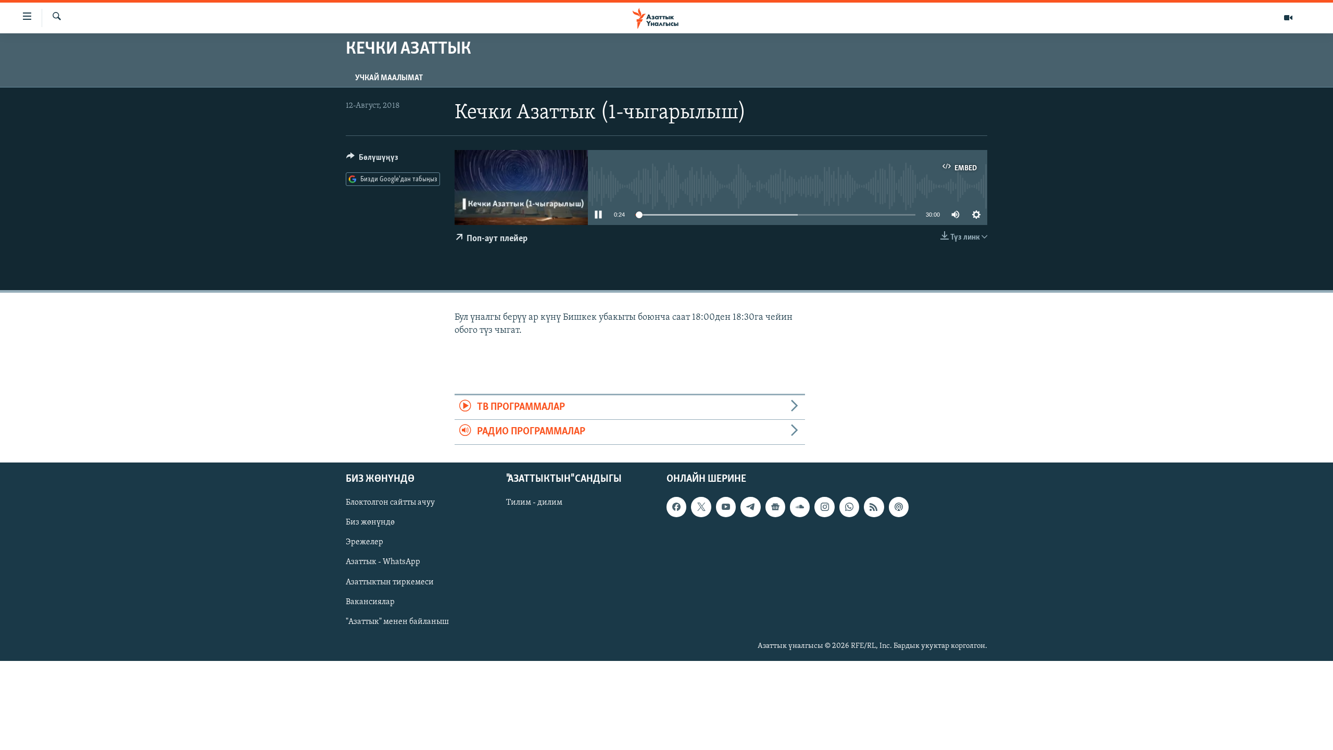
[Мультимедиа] (1288, 17)
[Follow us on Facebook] (676, 507)
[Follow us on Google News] (775, 507)
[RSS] (874, 507)
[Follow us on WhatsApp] (849, 507)
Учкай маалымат (389, 78)
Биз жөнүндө (370, 522)
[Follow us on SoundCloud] (800, 507)
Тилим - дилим (534, 502)
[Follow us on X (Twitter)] (701, 507)
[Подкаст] (899, 507)
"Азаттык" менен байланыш (397, 621)
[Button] (372, 160)
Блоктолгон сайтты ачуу (390, 502)
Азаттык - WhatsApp (383, 562)
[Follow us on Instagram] (824, 507)
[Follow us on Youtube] (726, 507)
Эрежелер (364, 542)
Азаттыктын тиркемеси (390, 582)
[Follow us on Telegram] (750, 507)
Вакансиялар (370, 601)
